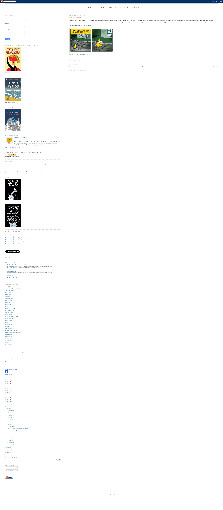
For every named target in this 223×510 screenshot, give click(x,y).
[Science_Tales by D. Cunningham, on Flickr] (13, 200)
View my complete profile (12, 147)
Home (143, 67)
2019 (8, 388)
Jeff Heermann (8, 324)
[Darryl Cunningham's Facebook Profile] (6, 372)
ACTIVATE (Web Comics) (11, 286)
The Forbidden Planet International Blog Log (18, 264)
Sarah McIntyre (9, 348)
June (9, 424)
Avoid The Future (9, 290)
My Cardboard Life (9, 338)
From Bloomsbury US (10, 236)
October (10, 415)
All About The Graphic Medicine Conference (18, 428)
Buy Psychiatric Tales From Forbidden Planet (16, 240)
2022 (8, 381)
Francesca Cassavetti (10, 308)
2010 (8, 408)
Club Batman (8, 296)
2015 (8, 397)
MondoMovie (8, 336)
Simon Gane (8, 350)
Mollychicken (8, 334)
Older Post (215, 67)
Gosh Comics (8, 314)
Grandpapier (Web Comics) (11, 316)
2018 (8, 390)
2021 (8, 383)
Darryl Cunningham (21, 137)
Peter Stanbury (8, 346)
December (10, 410)
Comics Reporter (9, 298)
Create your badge (9, 374)
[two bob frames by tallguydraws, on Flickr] (91, 52)
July (9, 422)
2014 (8, 399)
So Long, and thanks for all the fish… (15, 266)
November (11, 413)
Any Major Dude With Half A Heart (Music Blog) (16, 288)
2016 (8, 395)
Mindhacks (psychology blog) (12, 332)
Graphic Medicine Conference (152, 22)
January (10, 445)
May (9, 435)
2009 (8, 447)
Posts (8, 467)
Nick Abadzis (8, 340)
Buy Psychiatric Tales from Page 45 (13, 238)
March (10, 440)
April (9, 438)
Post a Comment (73, 64)
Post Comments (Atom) (81, 70)
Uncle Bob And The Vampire (15, 430)
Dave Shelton (8, 300)
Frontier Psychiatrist (10, 310)
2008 (8, 450)
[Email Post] (93, 54)
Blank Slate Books (11, 271)
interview (55, 145)
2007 (8, 452)
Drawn (6, 306)
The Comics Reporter (12, 277)
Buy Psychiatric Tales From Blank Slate (14, 244)
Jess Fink (7, 326)
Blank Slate (8, 292)
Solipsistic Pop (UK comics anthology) (14, 352)
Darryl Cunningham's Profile (11, 369)
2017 (8, 392)
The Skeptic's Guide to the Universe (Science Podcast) (18, 356)
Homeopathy (11, 426)
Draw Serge (8, 304)
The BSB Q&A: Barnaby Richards (14, 272)
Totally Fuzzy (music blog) (11, 358)
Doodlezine (8, 302)
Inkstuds (7, 322)
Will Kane (7, 362)
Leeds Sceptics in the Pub (11, 330)
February (10, 442)
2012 (8, 404)
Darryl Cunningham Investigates (111, 7)
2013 (8, 402)
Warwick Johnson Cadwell (11, 360)
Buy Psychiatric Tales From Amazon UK (14, 242)
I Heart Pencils (8, 320)
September (11, 417)
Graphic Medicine (9, 318)
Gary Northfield (9, 312)
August (10, 419)
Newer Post (72, 67)
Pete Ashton (8, 344)
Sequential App (47, 164)
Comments (10, 470)
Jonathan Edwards (9, 328)
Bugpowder (8, 294)
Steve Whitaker (9, 354)
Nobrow (7, 342)
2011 (8, 406)
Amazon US (8, 234)
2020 (8, 386)
